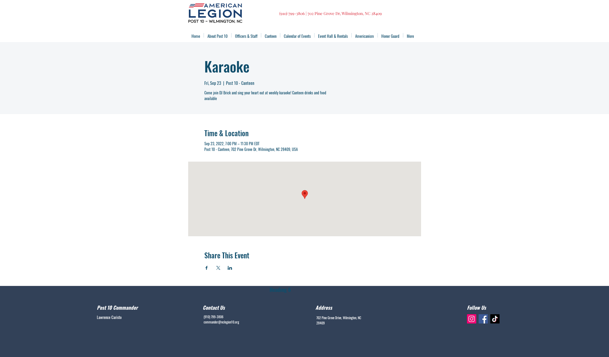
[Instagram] (471, 318)
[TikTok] (495, 318)
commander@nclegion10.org (221, 321)
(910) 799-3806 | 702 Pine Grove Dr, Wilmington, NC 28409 (330, 13)
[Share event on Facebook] (206, 268)
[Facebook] (483, 318)
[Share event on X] (218, 268)
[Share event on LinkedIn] (230, 268)
